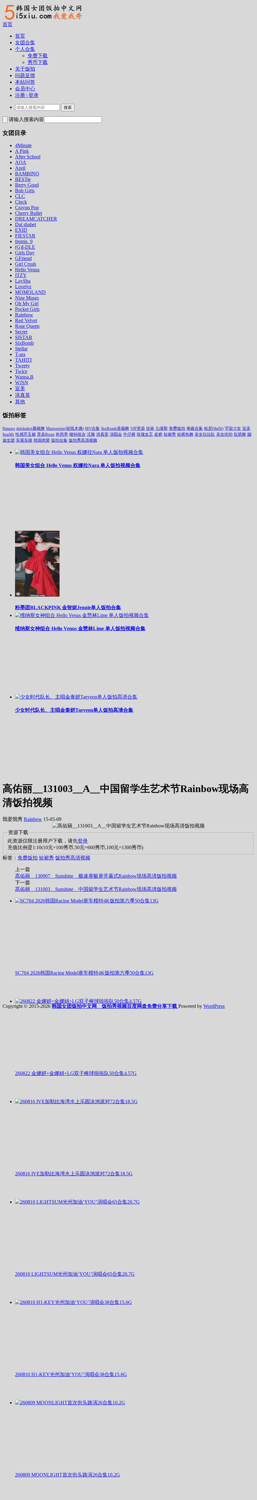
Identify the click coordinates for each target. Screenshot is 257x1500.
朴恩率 (62, 434)
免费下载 (38, 55)
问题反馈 (25, 75)
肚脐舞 (240, 434)
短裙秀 (170, 434)
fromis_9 (24, 241)
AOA (20, 162)
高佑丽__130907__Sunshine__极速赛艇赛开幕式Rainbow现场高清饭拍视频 (96, 876)
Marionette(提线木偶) (65, 428)
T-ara (20, 354)
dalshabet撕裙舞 (30, 428)
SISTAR (23, 337)
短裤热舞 (185, 434)
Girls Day (24, 252)
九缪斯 (161, 428)
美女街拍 (224, 434)
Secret (21, 331)
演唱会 (116, 434)
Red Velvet (26, 320)
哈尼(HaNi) (213, 428)
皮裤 (158, 434)
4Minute (23, 145)
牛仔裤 (129, 434)
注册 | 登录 (27, 95)
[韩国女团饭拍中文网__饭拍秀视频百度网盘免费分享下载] (43, 19)
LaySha (22, 281)
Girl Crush (25, 264)
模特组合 (77, 434)
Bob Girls (24, 190)
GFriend (23, 258)
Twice (21, 371)
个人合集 (25, 49)
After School (27, 156)
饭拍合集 (59, 440)
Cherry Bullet (28, 213)
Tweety (22, 365)
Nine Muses (27, 298)
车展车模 (24, 440)
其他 (20, 401)
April (20, 168)
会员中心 (25, 88)
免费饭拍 (177, 428)
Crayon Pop (27, 207)
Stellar (21, 348)
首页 (8, 24)
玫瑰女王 (145, 434)
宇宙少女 (233, 428)
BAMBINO (27, 173)
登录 (83, 840)
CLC (20, 196)
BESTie (23, 179)
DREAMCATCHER (36, 218)
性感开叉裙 (25, 434)
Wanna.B (24, 377)
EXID (21, 230)
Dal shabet (25, 224)
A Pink (22, 151)
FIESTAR (25, 235)
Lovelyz (23, 286)
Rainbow (24, 314)
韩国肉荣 (42, 440)
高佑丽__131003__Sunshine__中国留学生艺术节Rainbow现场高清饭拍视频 (96, 889)
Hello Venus (27, 269)
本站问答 (25, 82)
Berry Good (27, 185)
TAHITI (23, 360)
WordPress (214, 1006)
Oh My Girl (27, 303)
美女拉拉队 (205, 434)
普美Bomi (46, 434)
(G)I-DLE (25, 247)
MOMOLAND (30, 292)
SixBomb (24, 343)
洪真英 (22, 395)
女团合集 (25, 42)
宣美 (20, 388)
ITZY (21, 275)
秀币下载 (38, 62)
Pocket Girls (27, 309)
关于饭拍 (25, 69)
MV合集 (92, 428)
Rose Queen (27, 326)
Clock (21, 202)
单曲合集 (194, 428)
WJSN (21, 382)
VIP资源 (137, 428)
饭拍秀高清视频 (83, 440)
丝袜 (150, 428)
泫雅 (91, 434)
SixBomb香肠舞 (115, 428)
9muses (9, 428)
